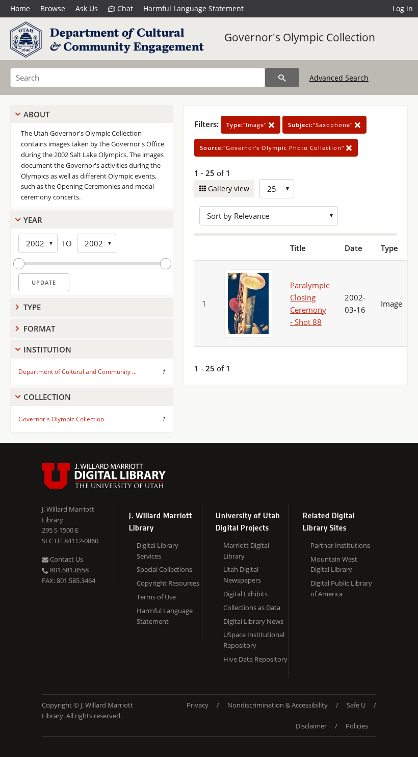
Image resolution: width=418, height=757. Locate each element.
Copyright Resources (168, 583)
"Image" (247, 125)
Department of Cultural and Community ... (77, 371)
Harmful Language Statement (193, 8)
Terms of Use (156, 596)
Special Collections (164, 569)
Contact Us (65, 559)
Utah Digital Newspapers (242, 575)
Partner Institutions (340, 545)
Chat (124, 8)
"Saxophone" (321, 125)
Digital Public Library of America (341, 588)
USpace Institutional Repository (253, 640)
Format (39, 328)
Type (32, 307)
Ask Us (86, 8)
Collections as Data (251, 607)
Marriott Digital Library (246, 551)
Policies (357, 725)
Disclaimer (311, 725)
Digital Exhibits (245, 593)
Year (32, 220)
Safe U (356, 705)
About (36, 114)
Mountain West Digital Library (333, 564)
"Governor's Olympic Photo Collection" (273, 148)
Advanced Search (339, 78)
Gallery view (227, 188)
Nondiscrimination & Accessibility (277, 705)
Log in (403, 8)
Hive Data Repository (255, 659)
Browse (52, 8)
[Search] (282, 77)
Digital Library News (253, 621)
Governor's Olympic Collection (299, 37)
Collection (47, 397)
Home (20, 8)
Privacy (197, 705)
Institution (47, 349)
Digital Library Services (157, 551)
